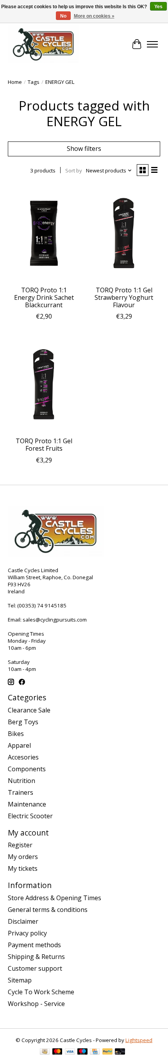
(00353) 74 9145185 (41, 605)
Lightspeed (138, 1040)
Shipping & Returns (36, 956)
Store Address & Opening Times (54, 898)
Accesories (23, 757)
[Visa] (70, 1052)
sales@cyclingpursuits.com (55, 619)
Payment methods (34, 945)
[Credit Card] (95, 1052)
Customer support (35, 968)
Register (20, 845)
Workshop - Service (36, 1003)
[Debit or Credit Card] (120, 1052)
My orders (23, 856)
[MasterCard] (57, 1052)
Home (15, 81)
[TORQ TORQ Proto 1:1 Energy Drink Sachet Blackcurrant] (44, 233)
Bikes (16, 733)
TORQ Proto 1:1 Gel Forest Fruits (44, 445)
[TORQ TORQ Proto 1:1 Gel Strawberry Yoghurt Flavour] (124, 233)
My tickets (23, 868)
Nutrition (21, 780)
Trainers (20, 792)
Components (27, 769)
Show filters (84, 148)
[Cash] (45, 1052)
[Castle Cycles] (43, 44)
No (63, 16)
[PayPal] (107, 1052)
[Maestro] (82, 1052)
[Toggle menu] (152, 44)
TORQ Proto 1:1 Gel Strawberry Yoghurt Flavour (124, 297)
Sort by (73, 170)
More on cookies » (94, 16)
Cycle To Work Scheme (41, 992)
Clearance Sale (29, 710)
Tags (33, 81)
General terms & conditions (48, 909)
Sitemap (20, 980)
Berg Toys (23, 722)
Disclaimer (23, 921)
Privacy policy (27, 933)
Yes (158, 6)
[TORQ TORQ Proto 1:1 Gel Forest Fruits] (44, 384)
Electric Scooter (30, 816)
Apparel (19, 745)
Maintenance (27, 804)
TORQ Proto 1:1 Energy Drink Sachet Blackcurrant (44, 297)
